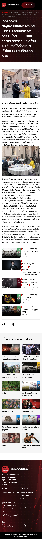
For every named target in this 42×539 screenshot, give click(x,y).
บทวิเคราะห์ (25, 285)
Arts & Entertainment (28, 489)
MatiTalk (24, 267)
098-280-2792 (9, 503)
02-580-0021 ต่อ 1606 (12, 505)
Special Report (33, 267)
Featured (24, 249)
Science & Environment (10, 492)
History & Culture (26, 492)
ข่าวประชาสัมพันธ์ (10, 20)
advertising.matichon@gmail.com (17, 507)
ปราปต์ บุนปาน (33, 285)
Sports (22, 498)
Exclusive (24, 279)
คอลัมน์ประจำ (25, 270)
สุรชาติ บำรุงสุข (33, 249)
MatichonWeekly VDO (28, 264)
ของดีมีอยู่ (24, 282)
